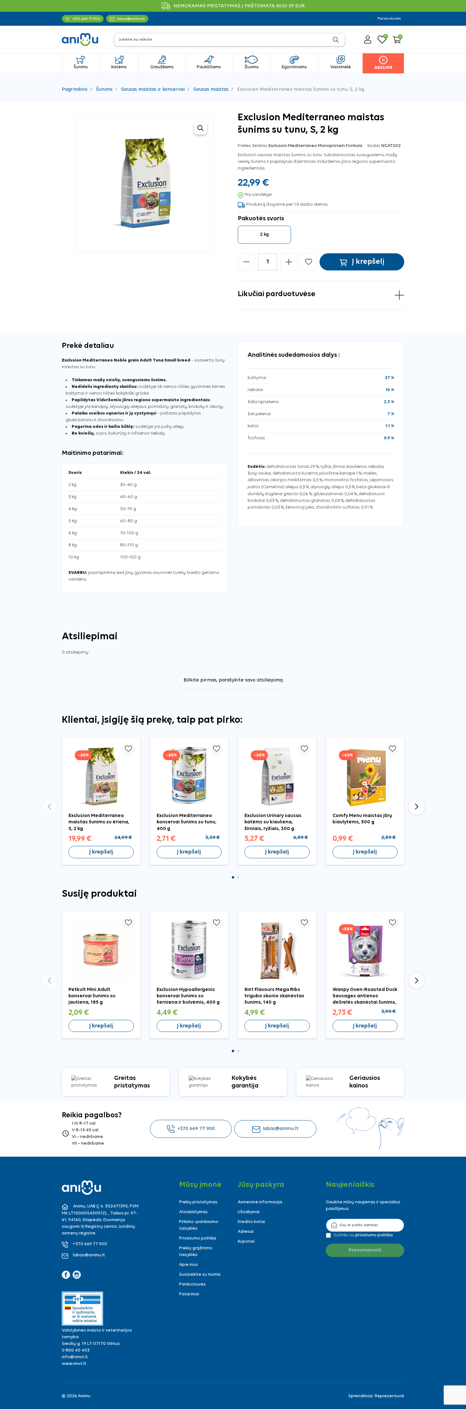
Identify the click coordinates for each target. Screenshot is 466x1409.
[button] (397, 40)
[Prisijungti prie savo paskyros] (367, 39)
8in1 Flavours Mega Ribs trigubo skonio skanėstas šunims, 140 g (274, 996)
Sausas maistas (211, 89)
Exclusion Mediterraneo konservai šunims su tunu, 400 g (187, 822)
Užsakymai (249, 1212)
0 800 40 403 (76, 1350)
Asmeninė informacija (260, 1202)
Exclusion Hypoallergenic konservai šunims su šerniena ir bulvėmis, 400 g (188, 996)
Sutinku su (363, 1235)
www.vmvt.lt (74, 1363)
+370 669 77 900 (196, 1128)
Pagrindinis (74, 89)
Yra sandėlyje (258, 194)
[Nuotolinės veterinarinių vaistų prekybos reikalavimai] (82, 1309)
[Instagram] (77, 1275)
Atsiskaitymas (193, 1212)
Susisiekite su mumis (200, 1274)
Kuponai (246, 1241)
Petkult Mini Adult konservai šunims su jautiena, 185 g (91, 996)
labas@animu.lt (280, 1128)
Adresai (246, 1231)
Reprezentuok (389, 1396)
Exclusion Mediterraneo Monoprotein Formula (315, 145)
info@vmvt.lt (75, 1357)
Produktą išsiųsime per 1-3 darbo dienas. (287, 204)
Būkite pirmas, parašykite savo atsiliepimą (233, 680)
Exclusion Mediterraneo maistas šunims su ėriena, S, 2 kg (98, 822)
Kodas (373, 145)
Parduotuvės (389, 19)
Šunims (104, 89)
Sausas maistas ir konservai (153, 89)
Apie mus (188, 1264)
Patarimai (189, 1294)
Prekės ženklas (253, 145)
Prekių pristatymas (198, 1202)
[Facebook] (66, 1275)
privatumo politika (374, 1235)
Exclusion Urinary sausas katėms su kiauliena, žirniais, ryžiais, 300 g (272, 822)
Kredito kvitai (251, 1222)
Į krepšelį (101, 852)
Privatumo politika (197, 1238)
